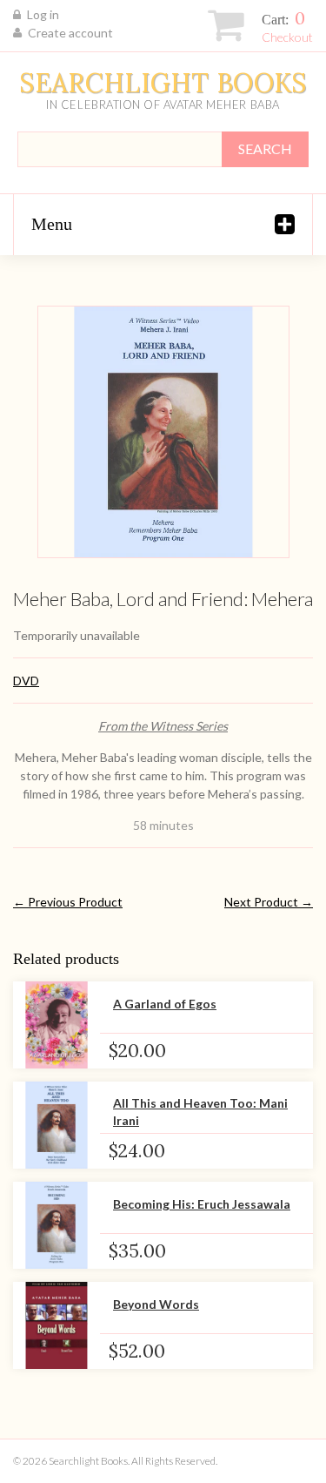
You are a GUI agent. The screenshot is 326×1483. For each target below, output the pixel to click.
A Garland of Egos (164, 1003)
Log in (43, 14)
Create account (70, 32)
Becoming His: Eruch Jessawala (201, 1204)
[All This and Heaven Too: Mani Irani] (56, 1125)
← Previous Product (68, 901)
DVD (26, 680)
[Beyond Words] (56, 1325)
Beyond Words (156, 1304)
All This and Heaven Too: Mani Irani (200, 1111)
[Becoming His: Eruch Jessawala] (56, 1225)
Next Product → (268, 901)
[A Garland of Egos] (56, 1024)
